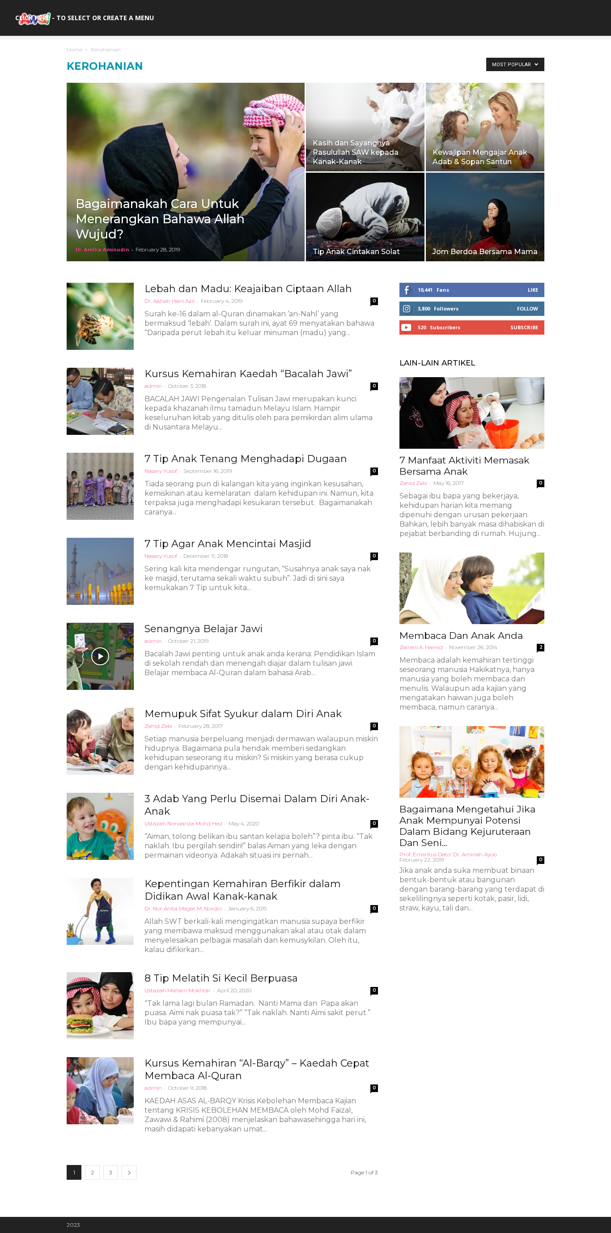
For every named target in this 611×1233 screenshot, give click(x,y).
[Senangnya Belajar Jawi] (100, 656)
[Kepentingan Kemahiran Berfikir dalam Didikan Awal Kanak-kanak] (100, 911)
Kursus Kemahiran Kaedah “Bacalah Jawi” (248, 374)
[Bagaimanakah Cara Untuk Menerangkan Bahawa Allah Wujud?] (186, 186)
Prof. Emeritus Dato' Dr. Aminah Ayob (448, 854)
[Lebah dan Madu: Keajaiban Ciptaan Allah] (100, 316)
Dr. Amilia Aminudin (102, 249)
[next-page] (129, 1172)
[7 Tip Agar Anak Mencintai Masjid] (100, 571)
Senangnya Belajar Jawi (203, 629)
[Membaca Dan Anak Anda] (471, 588)
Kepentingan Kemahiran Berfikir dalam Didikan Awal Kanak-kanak (242, 890)
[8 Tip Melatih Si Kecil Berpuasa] (100, 1005)
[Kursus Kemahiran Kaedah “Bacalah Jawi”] (100, 401)
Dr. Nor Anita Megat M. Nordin (183, 908)
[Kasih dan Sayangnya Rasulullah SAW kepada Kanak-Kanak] (365, 127)
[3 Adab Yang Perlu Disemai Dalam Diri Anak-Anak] (100, 826)
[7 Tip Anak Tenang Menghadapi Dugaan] (100, 486)
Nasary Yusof (160, 471)
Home (74, 49)
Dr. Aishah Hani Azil (169, 301)
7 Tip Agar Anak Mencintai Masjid (227, 544)
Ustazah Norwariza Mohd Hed (183, 823)
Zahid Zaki (158, 726)
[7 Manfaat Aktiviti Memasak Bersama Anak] (471, 413)
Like (533, 289)
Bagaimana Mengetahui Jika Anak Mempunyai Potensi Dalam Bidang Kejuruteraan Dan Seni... (467, 826)
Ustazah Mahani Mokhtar (177, 990)
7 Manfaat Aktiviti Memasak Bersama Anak (464, 466)
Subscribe (524, 327)
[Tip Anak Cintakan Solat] (365, 217)
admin (153, 386)
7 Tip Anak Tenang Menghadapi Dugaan (245, 459)
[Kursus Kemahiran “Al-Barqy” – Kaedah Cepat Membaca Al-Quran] (100, 1090)
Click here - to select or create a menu (84, 17)
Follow (527, 308)
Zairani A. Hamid (421, 647)
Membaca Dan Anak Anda (461, 635)
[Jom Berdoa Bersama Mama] (485, 217)
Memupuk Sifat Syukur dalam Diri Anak (243, 714)
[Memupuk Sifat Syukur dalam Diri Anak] (100, 741)
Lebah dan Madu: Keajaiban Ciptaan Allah (248, 289)
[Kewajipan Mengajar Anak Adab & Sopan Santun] (485, 127)
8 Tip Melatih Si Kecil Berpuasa (221, 978)
